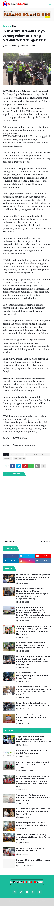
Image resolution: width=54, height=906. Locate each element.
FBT (43, 901)
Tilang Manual (19, 458)
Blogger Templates (29, 901)
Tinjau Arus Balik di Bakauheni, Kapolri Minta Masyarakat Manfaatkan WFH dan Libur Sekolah (33, 739)
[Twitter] (18, 466)
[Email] (37, 466)
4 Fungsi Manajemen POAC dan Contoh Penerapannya (31, 751)
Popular (9, 730)
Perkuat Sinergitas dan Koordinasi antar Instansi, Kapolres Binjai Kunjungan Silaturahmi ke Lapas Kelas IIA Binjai (33, 660)
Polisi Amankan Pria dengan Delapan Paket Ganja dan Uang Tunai (31, 717)
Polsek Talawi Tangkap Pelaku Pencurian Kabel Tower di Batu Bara (33, 704)
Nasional (45, 455)
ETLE (14, 26)
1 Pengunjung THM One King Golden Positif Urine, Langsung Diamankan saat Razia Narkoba (33, 577)
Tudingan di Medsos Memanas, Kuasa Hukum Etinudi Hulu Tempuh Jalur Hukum (33, 797)
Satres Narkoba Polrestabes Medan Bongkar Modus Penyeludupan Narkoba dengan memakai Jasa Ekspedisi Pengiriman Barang (32, 593)
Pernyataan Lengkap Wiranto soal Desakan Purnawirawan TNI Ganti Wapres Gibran (33, 811)
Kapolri (28, 455)
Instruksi (19, 455)
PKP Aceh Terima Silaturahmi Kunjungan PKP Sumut (30, 849)
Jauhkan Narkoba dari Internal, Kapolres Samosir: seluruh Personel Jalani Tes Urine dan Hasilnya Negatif (33, 691)
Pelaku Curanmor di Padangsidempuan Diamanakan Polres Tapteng (32, 675)
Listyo (36, 455)
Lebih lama (45, 541)
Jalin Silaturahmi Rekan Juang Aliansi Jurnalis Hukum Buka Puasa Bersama (33, 837)
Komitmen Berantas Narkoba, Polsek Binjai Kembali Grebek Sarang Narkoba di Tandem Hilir (32, 645)
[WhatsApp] (31, 466)
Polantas (7, 458)
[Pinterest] (25, 466)
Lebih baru (9, 541)
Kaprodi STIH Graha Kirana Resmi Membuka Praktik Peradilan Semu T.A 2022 (32, 765)
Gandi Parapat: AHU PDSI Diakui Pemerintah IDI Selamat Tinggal (31, 823)
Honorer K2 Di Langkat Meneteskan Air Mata (33, 861)
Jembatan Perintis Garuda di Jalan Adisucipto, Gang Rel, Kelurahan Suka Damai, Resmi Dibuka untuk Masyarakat (33, 630)
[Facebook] (12, 466)
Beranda (7, 26)
